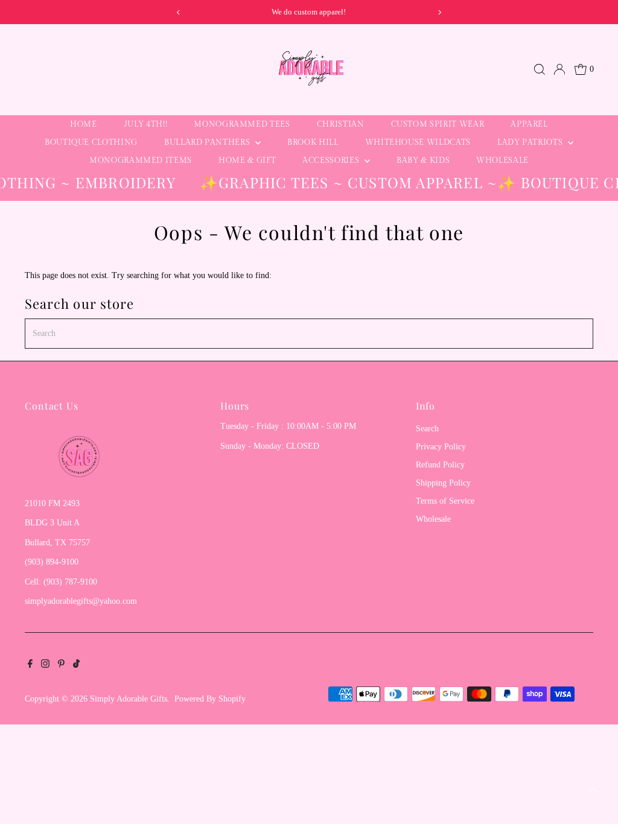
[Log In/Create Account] (559, 69)
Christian (341, 124)
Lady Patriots (531, 142)
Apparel (529, 124)
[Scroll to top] (594, 791)
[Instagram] (45, 665)
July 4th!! (146, 124)
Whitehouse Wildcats (418, 142)
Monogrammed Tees (242, 124)
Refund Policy (440, 464)
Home (83, 124)
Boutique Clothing (91, 142)
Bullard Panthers (208, 142)
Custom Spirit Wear (438, 124)
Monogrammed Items (140, 160)
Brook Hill (313, 142)
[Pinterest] (61, 665)
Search (427, 428)
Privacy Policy (441, 446)
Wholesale (502, 160)
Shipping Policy (443, 482)
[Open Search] (539, 69)
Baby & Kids (423, 160)
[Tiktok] (76, 665)
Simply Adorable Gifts (128, 698)
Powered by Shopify (210, 698)
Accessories (332, 160)
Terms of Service (445, 500)
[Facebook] (30, 665)
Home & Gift (247, 160)
